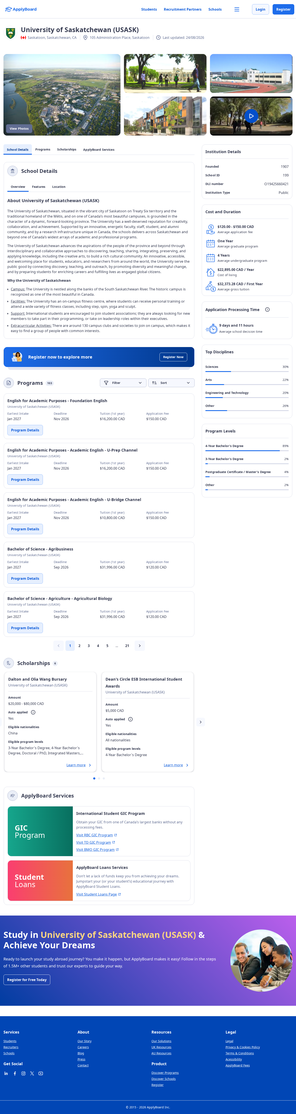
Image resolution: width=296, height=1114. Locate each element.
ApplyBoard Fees (238, 1065)
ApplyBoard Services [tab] (98, 149)
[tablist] (99, 186)
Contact (83, 1065)
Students (149, 9)
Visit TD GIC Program (93, 842)
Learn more (76, 765)
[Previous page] (58, 646)
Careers (83, 1047)
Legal (229, 1041)
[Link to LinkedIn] (6, 1073)
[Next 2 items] (200, 722)
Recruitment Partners (183, 9)
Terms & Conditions (240, 1053)
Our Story (84, 1041)
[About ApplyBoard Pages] (236, 9)
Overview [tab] (18, 187)
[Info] (33, 712)
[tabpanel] (99, 266)
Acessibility (234, 1059)
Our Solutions (161, 1041)
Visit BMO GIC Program (95, 849)
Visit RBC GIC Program (94, 835)
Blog (81, 1053)
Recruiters (10, 1047)
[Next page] (140, 646)
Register (283, 9)
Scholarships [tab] (66, 149)
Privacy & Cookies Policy (243, 1047)
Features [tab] (38, 187)
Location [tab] (58, 187)
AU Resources (161, 1053)
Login (260, 9)
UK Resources (161, 1047)
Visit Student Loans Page (96, 894)
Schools (215, 9)
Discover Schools (163, 1079)
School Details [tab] (17, 149)
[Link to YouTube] (40, 1073)
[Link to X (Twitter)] (32, 1073)
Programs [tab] (42, 149)
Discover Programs (165, 1073)
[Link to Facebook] (14, 1073)
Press (81, 1059)
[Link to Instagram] (23, 1073)
